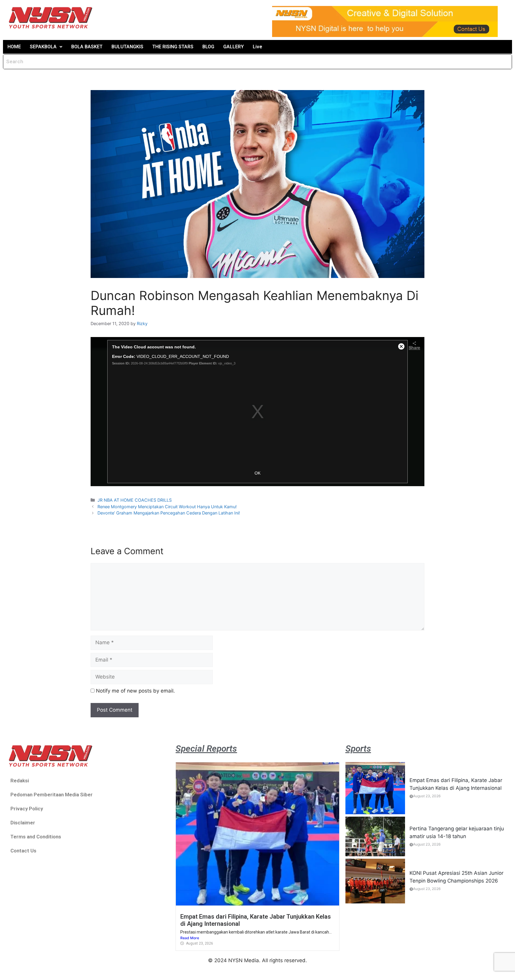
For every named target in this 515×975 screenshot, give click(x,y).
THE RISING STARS (172, 47)
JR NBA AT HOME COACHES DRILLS (134, 500)
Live (257, 47)
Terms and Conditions (35, 837)
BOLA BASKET (87, 47)
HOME (14, 47)
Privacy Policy (26, 809)
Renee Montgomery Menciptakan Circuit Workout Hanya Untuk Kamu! (167, 506)
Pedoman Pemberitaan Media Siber (51, 795)
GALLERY (233, 47)
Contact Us (23, 851)
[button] (46, 47)
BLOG (208, 47)
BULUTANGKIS (127, 47)
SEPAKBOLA (43, 47)
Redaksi (19, 781)
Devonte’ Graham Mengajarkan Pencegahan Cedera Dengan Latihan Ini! (168, 512)
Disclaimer (22, 823)
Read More (189, 938)
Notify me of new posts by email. (135, 691)
